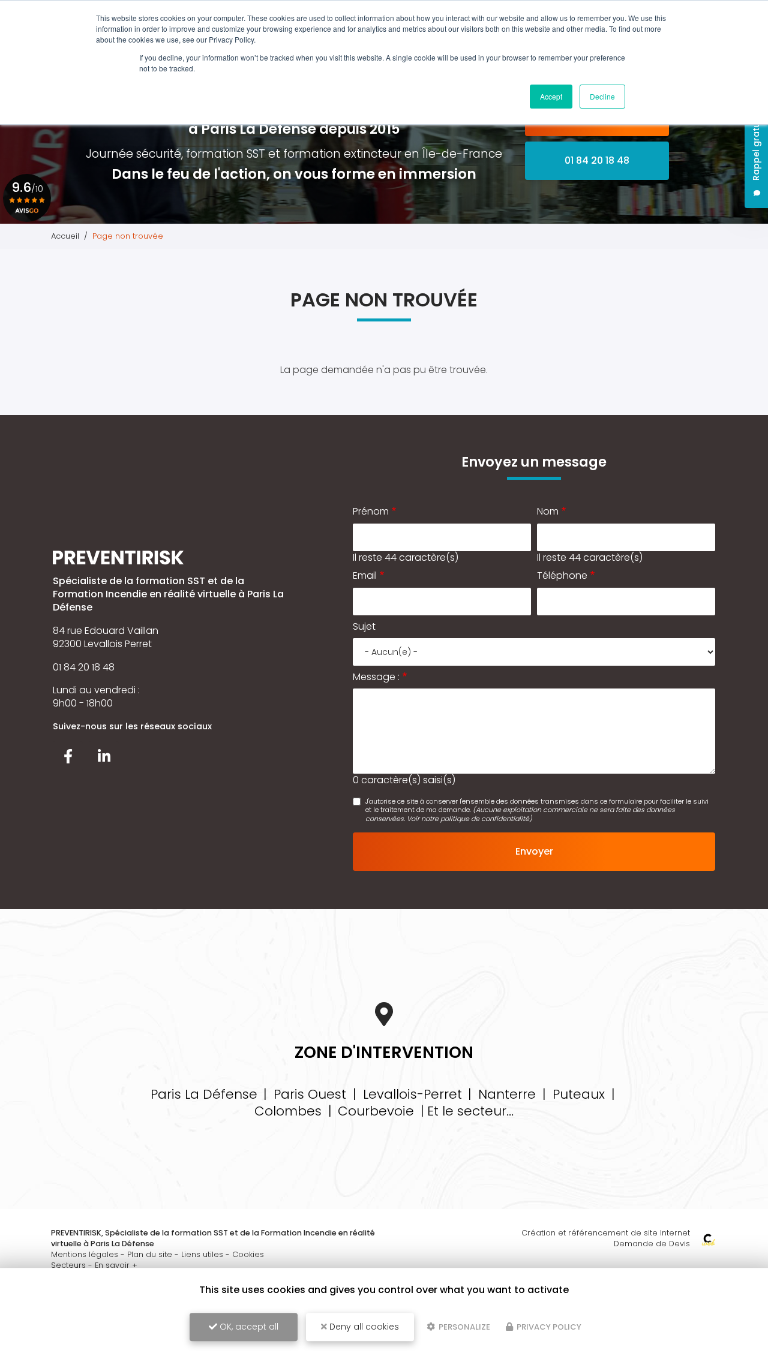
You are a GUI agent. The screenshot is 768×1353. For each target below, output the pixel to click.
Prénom (371, 511)
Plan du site (149, 1254)
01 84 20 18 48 (597, 160)
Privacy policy (548, 1327)
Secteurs (68, 1265)
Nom (548, 511)
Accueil (65, 236)
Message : (376, 677)
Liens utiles (202, 1254)
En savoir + (116, 1265)
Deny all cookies (363, 1327)
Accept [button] (551, 96)
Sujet (364, 626)
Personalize (463, 1327)
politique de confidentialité (484, 818)
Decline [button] (602, 96)
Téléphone (562, 575)
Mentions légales (84, 1254)
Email (365, 575)
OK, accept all (247, 1327)
